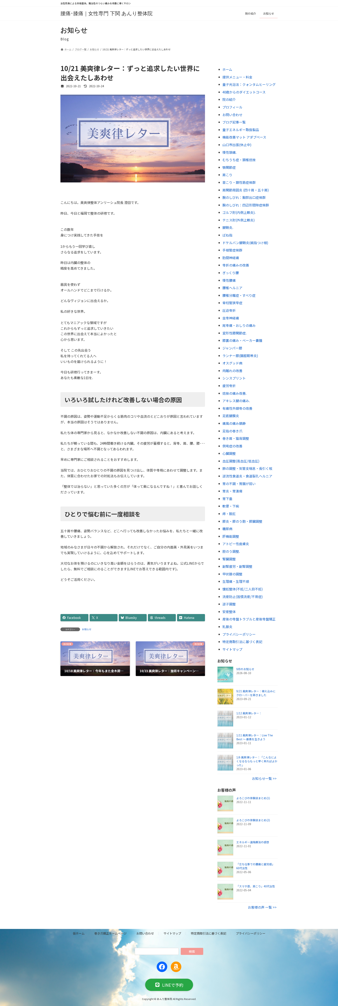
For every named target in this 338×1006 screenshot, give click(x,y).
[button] (169, 984)
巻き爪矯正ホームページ (110, 933)
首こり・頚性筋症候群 (239, 182)
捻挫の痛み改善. (234, 393)
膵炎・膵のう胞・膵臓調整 (242, 521)
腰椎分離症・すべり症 (238, 295)
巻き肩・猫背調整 (235, 438)
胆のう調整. (231, 551)
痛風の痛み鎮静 (234, 423)
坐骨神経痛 (230, 317)
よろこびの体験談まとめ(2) (253, 820)
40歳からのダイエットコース (244, 92)
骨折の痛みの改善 (235, 265)
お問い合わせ (232, 114)
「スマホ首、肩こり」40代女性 (255, 886)
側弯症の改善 (232, 445)
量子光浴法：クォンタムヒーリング (249, 84)
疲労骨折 (229, 385)
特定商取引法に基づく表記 (242, 641)
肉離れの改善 (232, 370)
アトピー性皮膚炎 (235, 543)
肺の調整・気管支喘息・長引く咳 (247, 468)
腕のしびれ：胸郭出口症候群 (244, 197)
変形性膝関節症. (234, 333)
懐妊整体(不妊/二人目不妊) (242, 589)
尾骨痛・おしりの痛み (239, 325)
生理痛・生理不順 (235, 581)
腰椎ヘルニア (232, 287)
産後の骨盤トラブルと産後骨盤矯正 (249, 619)
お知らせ (86, 629)
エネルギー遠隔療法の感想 (252, 842)
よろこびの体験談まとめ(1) (253, 798)
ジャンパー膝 (232, 348)
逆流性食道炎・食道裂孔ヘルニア (247, 476)
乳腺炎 (227, 626)
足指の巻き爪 (232, 430)
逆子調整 (229, 604)
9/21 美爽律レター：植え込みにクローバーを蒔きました (255, 693)
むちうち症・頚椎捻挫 (239, 159)
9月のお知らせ (245, 669)
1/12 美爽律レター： (249, 713)
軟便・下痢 (230, 506)
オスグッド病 (232, 363)
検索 (192, 951)
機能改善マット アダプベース (244, 137)
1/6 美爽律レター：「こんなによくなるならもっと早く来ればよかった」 (256, 761)
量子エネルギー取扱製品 (240, 129)
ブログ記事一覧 (234, 122)
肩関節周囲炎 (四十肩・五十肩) (245, 190)
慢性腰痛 (229, 280)
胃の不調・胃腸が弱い (239, 483)
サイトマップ (232, 649)
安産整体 (229, 611)
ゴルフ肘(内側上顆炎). (238, 212)
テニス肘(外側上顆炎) (238, 220)
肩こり (227, 174)
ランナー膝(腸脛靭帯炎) (240, 355)
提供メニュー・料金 (237, 77)
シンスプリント (234, 378)
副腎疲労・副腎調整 (237, 566)
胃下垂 (227, 498)
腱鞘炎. (227, 227)
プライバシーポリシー (239, 634)
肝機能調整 (230, 536)
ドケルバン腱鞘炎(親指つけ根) (245, 242)
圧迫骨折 (229, 310)
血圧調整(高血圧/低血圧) (240, 461)
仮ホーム (78, 933)
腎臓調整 (229, 558)
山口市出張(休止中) (236, 144)
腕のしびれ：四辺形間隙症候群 (245, 205)
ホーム (227, 69)
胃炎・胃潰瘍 (232, 491)
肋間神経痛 (230, 257)
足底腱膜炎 (230, 415)
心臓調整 (229, 453)
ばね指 (227, 235)
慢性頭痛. (229, 152)
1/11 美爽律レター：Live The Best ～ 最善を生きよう (254, 737)
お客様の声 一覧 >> (262, 907)
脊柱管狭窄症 (232, 302)
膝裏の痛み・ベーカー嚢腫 (242, 340)
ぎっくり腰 (230, 272)
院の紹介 (229, 99)
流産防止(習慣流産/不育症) (242, 596)
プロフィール (232, 107)
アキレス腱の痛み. (236, 400)
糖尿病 (227, 528)
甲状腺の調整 (232, 573)
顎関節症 (229, 167)
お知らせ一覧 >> (264, 778)
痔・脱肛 (229, 513)
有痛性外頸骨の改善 (237, 408)
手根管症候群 (232, 250)
